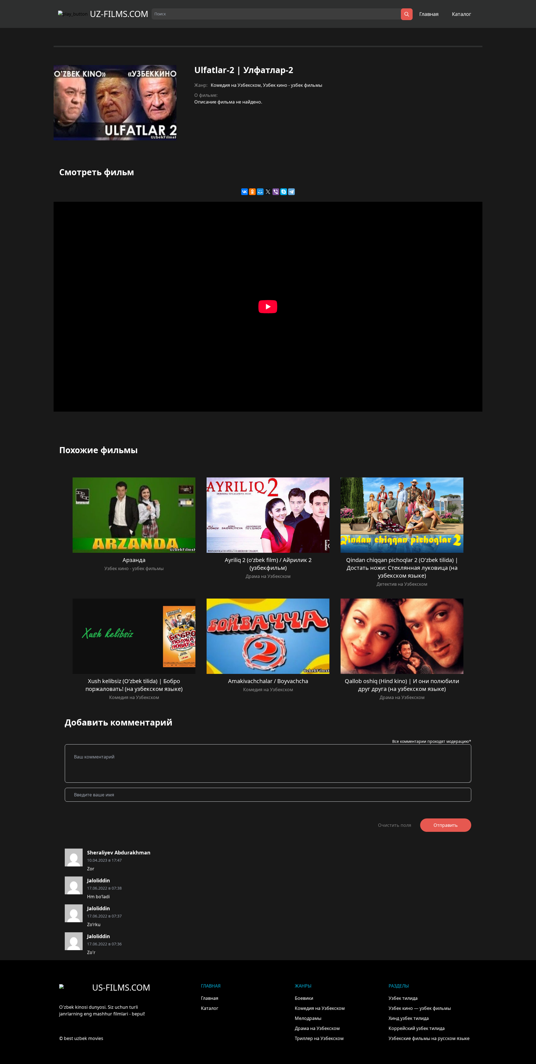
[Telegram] (291, 191)
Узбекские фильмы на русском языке (429, 1038)
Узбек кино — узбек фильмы (420, 1008)
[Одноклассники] (252, 191)
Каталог (461, 14)
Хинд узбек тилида (409, 1018)
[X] (268, 191)
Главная (429, 14)
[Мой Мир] (260, 191)
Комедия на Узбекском (236, 85)
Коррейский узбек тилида (417, 1028)
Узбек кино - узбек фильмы (292, 85)
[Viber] (275, 191)
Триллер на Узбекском (319, 1038)
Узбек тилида (403, 998)
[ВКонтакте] (244, 191)
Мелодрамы (308, 1018)
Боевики (304, 998)
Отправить (446, 825)
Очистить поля (394, 825)
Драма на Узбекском (268, 576)
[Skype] (283, 191)
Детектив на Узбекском (402, 584)
